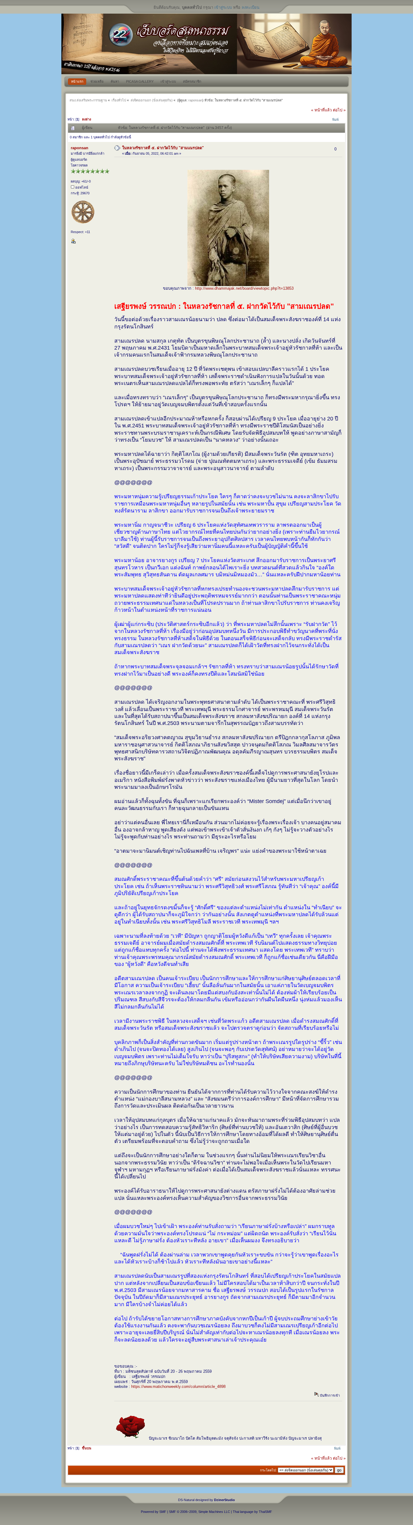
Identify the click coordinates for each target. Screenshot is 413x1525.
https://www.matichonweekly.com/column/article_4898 (178, 1386)
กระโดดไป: (268, 1470)
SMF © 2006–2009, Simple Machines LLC (199, 1511)
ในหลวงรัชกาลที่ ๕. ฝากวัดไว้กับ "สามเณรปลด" (163, 148)
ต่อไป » (339, 110)
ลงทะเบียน (250, 7)
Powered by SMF (153, 1511)
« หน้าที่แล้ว (321, 110)
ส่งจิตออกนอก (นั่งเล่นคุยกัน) (152, 100)
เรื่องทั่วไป (119, 100)
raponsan (195, 100)
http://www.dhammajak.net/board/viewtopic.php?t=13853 (244, 288)
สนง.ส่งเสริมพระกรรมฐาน (88, 100)
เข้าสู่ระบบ (223, 7)
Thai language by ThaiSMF (252, 1511)
